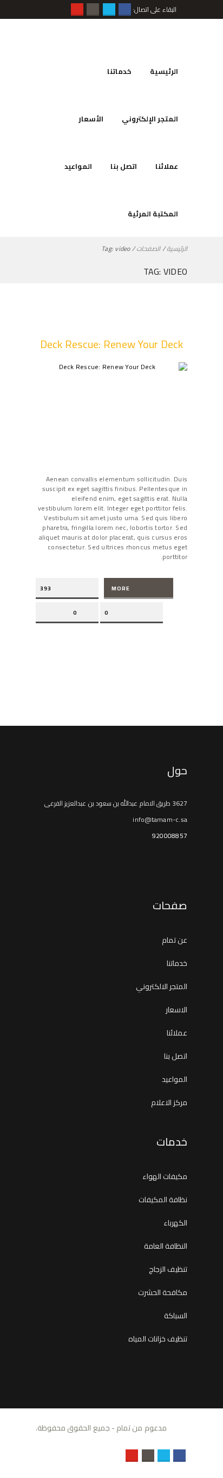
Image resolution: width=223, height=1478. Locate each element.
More (121, 588)
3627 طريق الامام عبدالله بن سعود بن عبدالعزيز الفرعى (115, 803)
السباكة (175, 1316)
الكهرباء (175, 1223)
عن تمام (174, 940)
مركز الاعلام (169, 1102)
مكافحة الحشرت (162, 1292)
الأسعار (90, 118)
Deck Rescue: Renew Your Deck (111, 344)
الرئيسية (164, 71)
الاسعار (176, 1010)
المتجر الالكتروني (161, 986)
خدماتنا (119, 71)
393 (45, 588)
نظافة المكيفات (163, 1200)
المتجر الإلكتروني (150, 118)
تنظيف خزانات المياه (158, 1339)
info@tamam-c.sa (160, 819)
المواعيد (78, 166)
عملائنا (166, 166)
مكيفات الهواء (164, 1176)
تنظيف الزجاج (168, 1269)
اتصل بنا (123, 166)
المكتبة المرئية (153, 213)
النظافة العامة (165, 1246)
